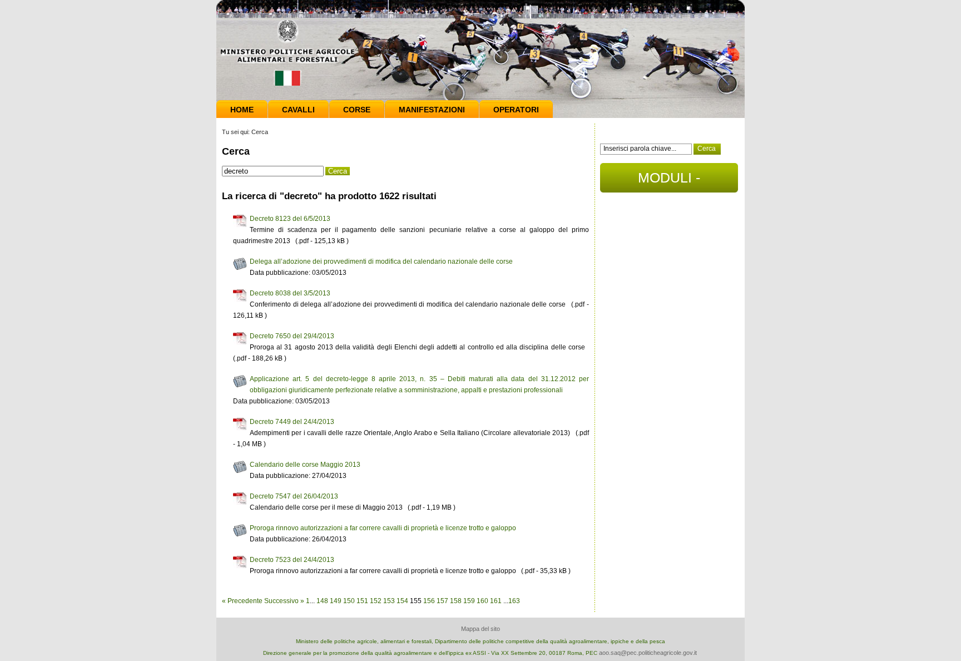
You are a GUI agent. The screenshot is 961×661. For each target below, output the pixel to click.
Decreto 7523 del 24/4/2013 (292, 560)
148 (322, 601)
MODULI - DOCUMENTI (669, 181)
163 (514, 601)
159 (469, 601)
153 (389, 601)
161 (496, 601)
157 (442, 601)
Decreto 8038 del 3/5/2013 (290, 293)
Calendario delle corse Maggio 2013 (305, 464)
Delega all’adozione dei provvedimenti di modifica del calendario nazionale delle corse (381, 261)
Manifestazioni (432, 109)
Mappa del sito (480, 628)
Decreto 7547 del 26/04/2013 (294, 496)
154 (402, 601)
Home (242, 109)
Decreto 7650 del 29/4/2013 (292, 336)
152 (376, 601)
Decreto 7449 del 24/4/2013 (292, 422)
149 (335, 601)
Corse (356, 109)
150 (349, 601)
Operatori (516, 109)
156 (429, 601)
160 (482, 601)
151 (362, 601)
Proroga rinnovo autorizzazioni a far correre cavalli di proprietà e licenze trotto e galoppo (383, 528)
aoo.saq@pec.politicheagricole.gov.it (648, 652)
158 (456, 601)
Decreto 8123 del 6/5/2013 (290, 219)
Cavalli (298, 109)
